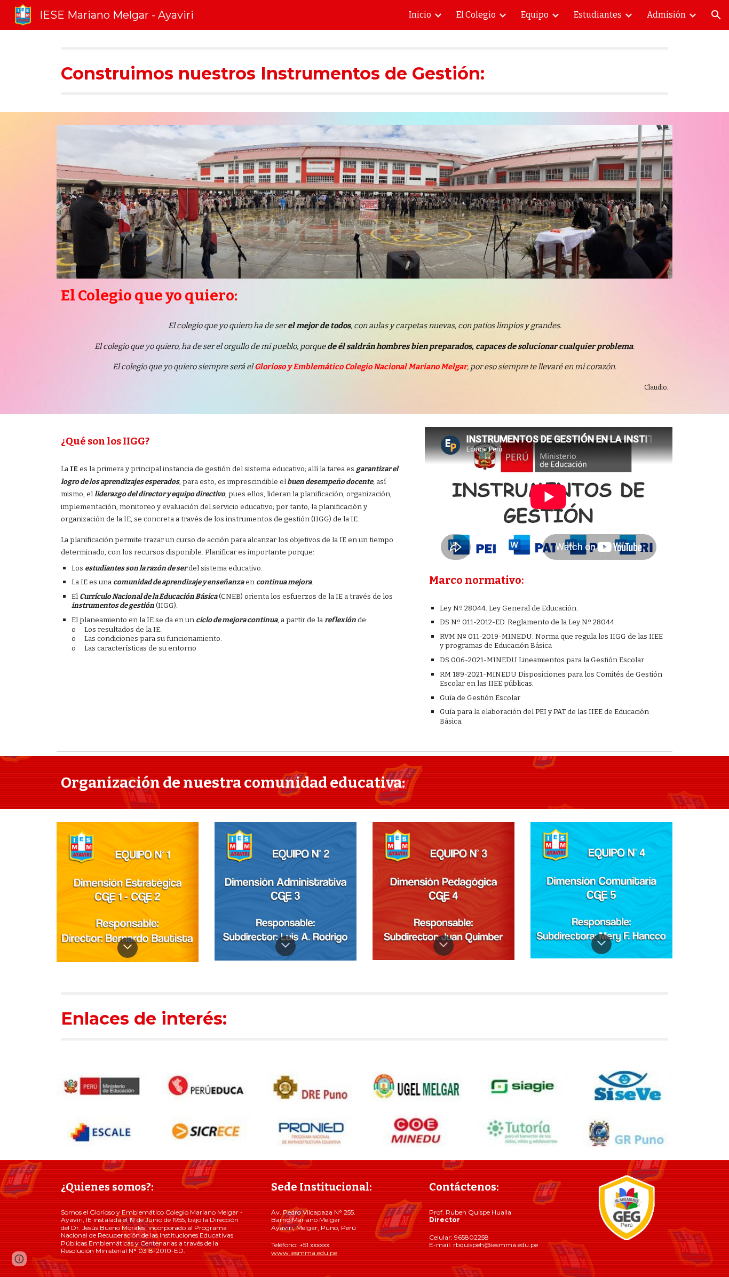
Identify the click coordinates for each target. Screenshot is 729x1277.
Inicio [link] (420, 15)
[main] (364, 71)
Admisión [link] (666, 15)
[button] (716, 15)
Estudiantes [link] (598, 15)
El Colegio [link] (476, 15)
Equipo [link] (535, 15)
